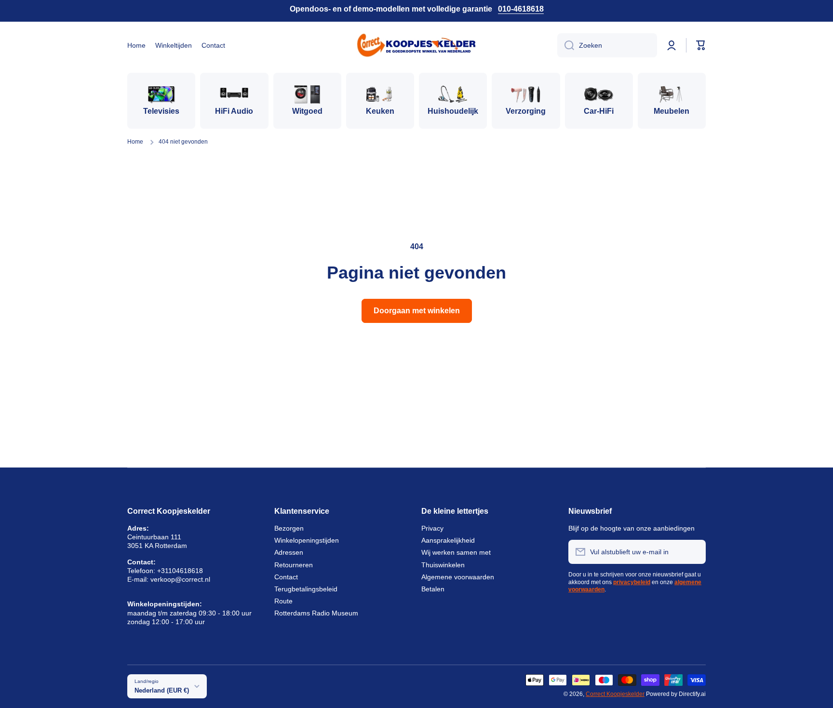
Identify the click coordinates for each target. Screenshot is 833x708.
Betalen (432, 589)
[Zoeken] (565, 45)
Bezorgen (289, 528)
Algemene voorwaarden (457, 577)
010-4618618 (521, 9)
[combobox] (607, 45)
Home (135, 141)
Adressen (288, 552)
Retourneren (293, 565)
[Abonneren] (694, 552)
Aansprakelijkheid (448, 540)
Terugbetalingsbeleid (305, 589)
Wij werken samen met (456, 552)
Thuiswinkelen (443, 565)
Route (283, 601)
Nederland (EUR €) (161, 690)
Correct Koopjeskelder (615, 694)
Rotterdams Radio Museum (316, 613)
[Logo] (416, 45)
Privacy (432, 528)
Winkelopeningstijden (306, 540)
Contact (286, 577)
